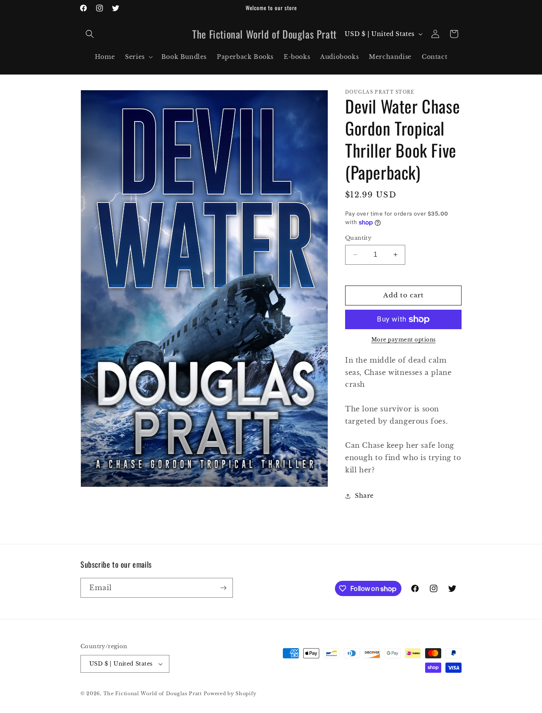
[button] (89, 34)
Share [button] (364, 495)
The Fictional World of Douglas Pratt (152, 693)
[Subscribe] (223, 588)
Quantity (358, 237)
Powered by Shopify (230, 693)
